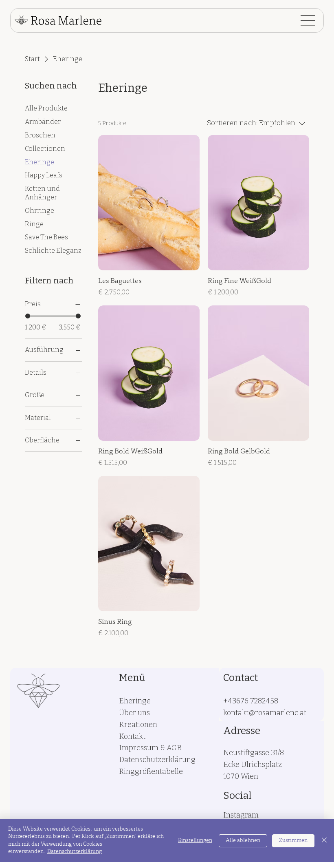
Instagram (241, 815)
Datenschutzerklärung (157, 759)
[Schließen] (324, 840)
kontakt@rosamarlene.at (264, 712)
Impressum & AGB (150, 747)
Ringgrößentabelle (151, 771)
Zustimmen (293, 841)
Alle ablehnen (243, 841)
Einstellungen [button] (195, 841)
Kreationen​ (138, 724)
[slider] (28, 316)
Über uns (134, 712)
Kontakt (132, 736)
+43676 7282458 (250, 700)
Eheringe (135, 700)
